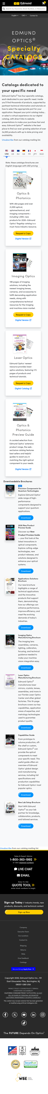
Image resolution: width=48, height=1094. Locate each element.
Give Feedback (23, 958)
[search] (24, 8)
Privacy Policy (13, 988)
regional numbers (26, 862)
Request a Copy (23, 233)
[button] (21, 859)
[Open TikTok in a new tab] (24, 1024)
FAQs (23, 954)
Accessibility (28, 991)
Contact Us (34, 15)
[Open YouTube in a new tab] (24, 1015)
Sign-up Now (24, 912)
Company (23, 927)
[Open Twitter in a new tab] (14, 1015)
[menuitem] (4, 3)
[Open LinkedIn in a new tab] (33, 1015)
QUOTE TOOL (21, 885)
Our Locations (23, 936)
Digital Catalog (22, 388)
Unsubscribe (7, 139)
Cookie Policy (26, 988)
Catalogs (23, 962)
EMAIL (25, 875)
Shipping (23, 945)
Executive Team (23, 931)
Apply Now (22, 969)
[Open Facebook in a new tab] (5, 1015)
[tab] (6, 152)
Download (26, 517)
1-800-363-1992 (21, 859)
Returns (23, 950)
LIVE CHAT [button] (25, 869)
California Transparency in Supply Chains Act (23, 997)
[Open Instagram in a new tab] (42, 1015)
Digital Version (22, 238)
